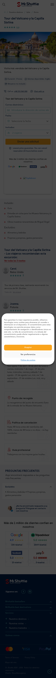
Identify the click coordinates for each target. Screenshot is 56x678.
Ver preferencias (28, 355)
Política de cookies (28, 360)
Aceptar (28, 347)
